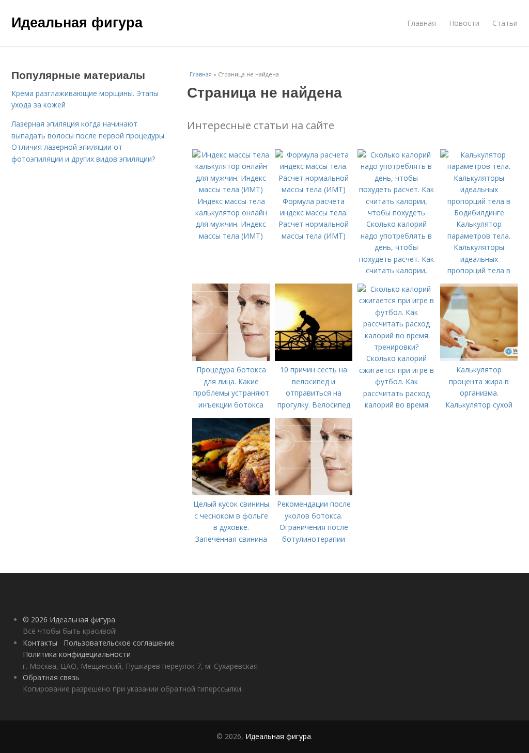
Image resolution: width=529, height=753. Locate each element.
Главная (421, 23)
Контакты (40, 643)
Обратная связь (51, 677)
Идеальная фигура (77, 22)
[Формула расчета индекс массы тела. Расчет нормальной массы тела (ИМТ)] (313, 189)
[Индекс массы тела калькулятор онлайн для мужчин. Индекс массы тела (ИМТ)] (231, 189)
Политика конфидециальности (77, 654)
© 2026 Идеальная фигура (69, 619)
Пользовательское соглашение (119, 643)
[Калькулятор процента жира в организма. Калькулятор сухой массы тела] (479, 358)
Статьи (505, 23)
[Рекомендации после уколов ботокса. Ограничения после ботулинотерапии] (313, 492)
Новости (464, 23)
